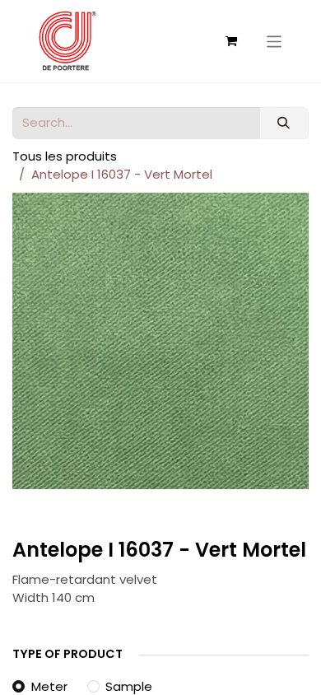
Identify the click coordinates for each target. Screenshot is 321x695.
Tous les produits (64, 156)
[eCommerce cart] (231, 41)
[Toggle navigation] (274, 40)
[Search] (284, 123)
